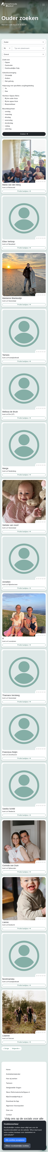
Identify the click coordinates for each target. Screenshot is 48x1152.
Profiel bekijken (23, 191)
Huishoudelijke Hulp (12, 68)
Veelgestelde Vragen (13, 1088)
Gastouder (9, 65)
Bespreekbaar (10, 104)
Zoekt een (6, 60)
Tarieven (9, 1083)
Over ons (9, 1110)
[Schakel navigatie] (43, 5)
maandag (8, 114)
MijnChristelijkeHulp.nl (14, 1097)
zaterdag (8, 129)
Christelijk (8, 75)
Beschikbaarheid (8, 109)
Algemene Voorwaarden (15, 1106)
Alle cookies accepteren (15, 1140)
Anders (7, 78)
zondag (7, 111)
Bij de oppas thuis (11, 101)
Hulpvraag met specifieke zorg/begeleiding (18, 86)
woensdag (8, 120)
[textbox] (27, 48)
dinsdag (8, 117)
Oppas (7, 62)
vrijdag (7, 126)
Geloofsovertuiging (9, 73)
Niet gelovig (9, 81)
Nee (6, 91)
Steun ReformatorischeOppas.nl (18, 1092)
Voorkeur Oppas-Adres (10, 96)
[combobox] (29, 48)
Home (8, 1069)
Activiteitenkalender (13, 1074)
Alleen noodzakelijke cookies (17, 1146)
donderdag (9, 123)
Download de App (12, 1101)
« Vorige (6, 1048)
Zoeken (23, 134)
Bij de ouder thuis (11, 98)
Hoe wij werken (11, 1078)
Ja (6, 88)
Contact (9, 1115)
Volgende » (16, 1048)
